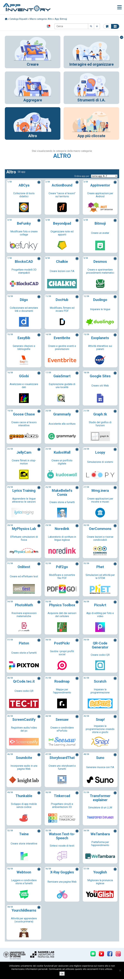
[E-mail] (93, 953)
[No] (120, 970)
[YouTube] (101, 953)
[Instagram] (118, 953)
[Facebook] (109, 953)
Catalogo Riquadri (19, 19)
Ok (62, 973)
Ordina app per (81, 176)
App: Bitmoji (61, 19)
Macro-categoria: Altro (41, 19)
